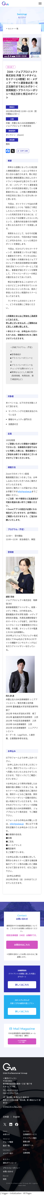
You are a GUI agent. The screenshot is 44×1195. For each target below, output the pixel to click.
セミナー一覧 (13, 28)
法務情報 (26, 1152)
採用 (4, 1179)
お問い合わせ (8, 1171)
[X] (13, 151)
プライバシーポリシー (11, 1168)
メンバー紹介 (8, 1153)
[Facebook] (8, 151)
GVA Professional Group (15, 1073)
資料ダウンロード (10, 1163)
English (16, 1116)
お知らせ (6, 1134)
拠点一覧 (6, 1145)
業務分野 (26, 1141)
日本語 (6, 1116)
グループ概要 (8, 1142)
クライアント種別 (30, 1138)
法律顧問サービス (30, 1134)
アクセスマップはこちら (12, 1106)
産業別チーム (28, 1145)
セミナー (6, 1159)
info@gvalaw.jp (25, 491)
